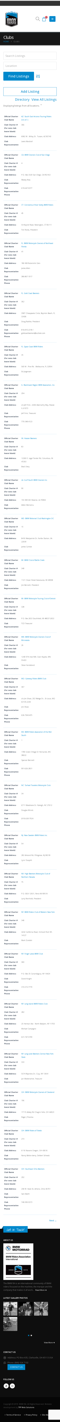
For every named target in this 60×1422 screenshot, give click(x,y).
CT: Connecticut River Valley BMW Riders (37, 205)
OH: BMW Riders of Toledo (31, 1130)
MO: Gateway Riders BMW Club (33, 678)
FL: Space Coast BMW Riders (32, 346)
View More (48, 1342)
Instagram (12, 1385)
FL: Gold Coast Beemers (30, 293)
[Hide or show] (41, 105)
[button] (37, 19)
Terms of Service (13, 1415)
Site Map (46, 1415)
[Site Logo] (11, 19)
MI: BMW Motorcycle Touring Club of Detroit (38, 598)
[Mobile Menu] (52, 19)
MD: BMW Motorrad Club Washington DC (37, 518)
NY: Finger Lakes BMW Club (32, 954)
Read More (40, 1290)
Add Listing (30, 91)
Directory (22, 99)
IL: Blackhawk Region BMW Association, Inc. (38, 385)
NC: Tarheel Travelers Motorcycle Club (35, 785)
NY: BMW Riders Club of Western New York (38, 912)
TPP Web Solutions (26, 1407)
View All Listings (44, 99)
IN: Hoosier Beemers (29, 438)
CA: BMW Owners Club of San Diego (35, 155)
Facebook (6, 1385)
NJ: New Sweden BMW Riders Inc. (34, 835)
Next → (53, 1220)
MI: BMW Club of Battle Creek (32, 560)
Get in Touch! (15, 1229)
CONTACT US (16, 1367)
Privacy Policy (31, 1415)
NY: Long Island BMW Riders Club (34, 1004)
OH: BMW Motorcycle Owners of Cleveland (37, 1092)
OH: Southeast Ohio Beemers (32, 1169)
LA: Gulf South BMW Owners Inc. (34, 480)
